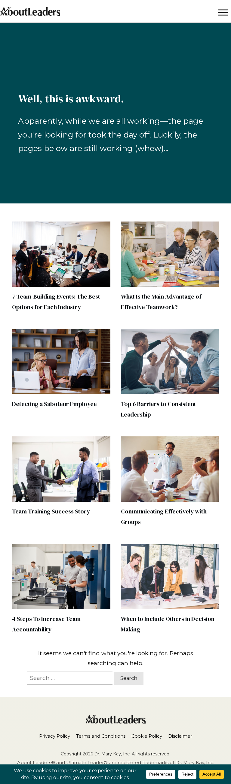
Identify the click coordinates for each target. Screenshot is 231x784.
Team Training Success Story (51, 511)
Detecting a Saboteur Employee (54, 404)
